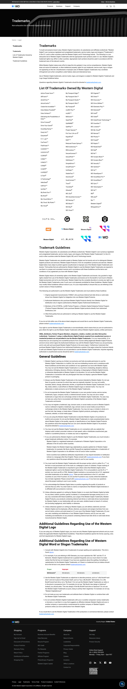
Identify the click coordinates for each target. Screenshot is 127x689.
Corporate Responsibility (71, 645)
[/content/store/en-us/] (16, 6)
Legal (19, 682)
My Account (18, 634)
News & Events (68, 638)
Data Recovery (42, 638)
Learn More (56, 2)
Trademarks (17, 51)
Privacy (14, 682)
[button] (107, 7)
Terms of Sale (35, 682)
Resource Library (94, 638)
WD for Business (110, 2)
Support (67, 6)
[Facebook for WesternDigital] (105, 663)
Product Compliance (47, 682)
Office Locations (69, 664)
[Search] (114, 6)
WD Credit (41, 645)
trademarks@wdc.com (93, 82)
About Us (66, 634)
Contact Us (67, 667)
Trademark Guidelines (20, 61)
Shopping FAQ (18, 660)
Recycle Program (43, 642)
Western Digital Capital (45, 664)
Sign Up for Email (19, 638)
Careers (66, 656)
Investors (66, 660)
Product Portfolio (19, 645)
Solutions (59, 6)
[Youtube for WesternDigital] (110, 663)
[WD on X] (100, 662)
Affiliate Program (43, 656)
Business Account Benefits (46, 634)
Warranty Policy (19, 649)
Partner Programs (43, 653)
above (71, 474)
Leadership (67, 642)
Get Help (92, 634)
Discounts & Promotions (22, 642)
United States (110, 622)
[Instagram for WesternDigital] (90, 663)
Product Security (94, 642)
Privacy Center (68, 649)
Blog (65, 653)
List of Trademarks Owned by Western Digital (22, 56)
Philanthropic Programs (45, 660)
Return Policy (18, 653)
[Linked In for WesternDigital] (95, 663)
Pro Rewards (42, 649)
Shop (102, 2)
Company (76, 6)
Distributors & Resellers (21, 656)
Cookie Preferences (59, 682)
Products (50, 6)
